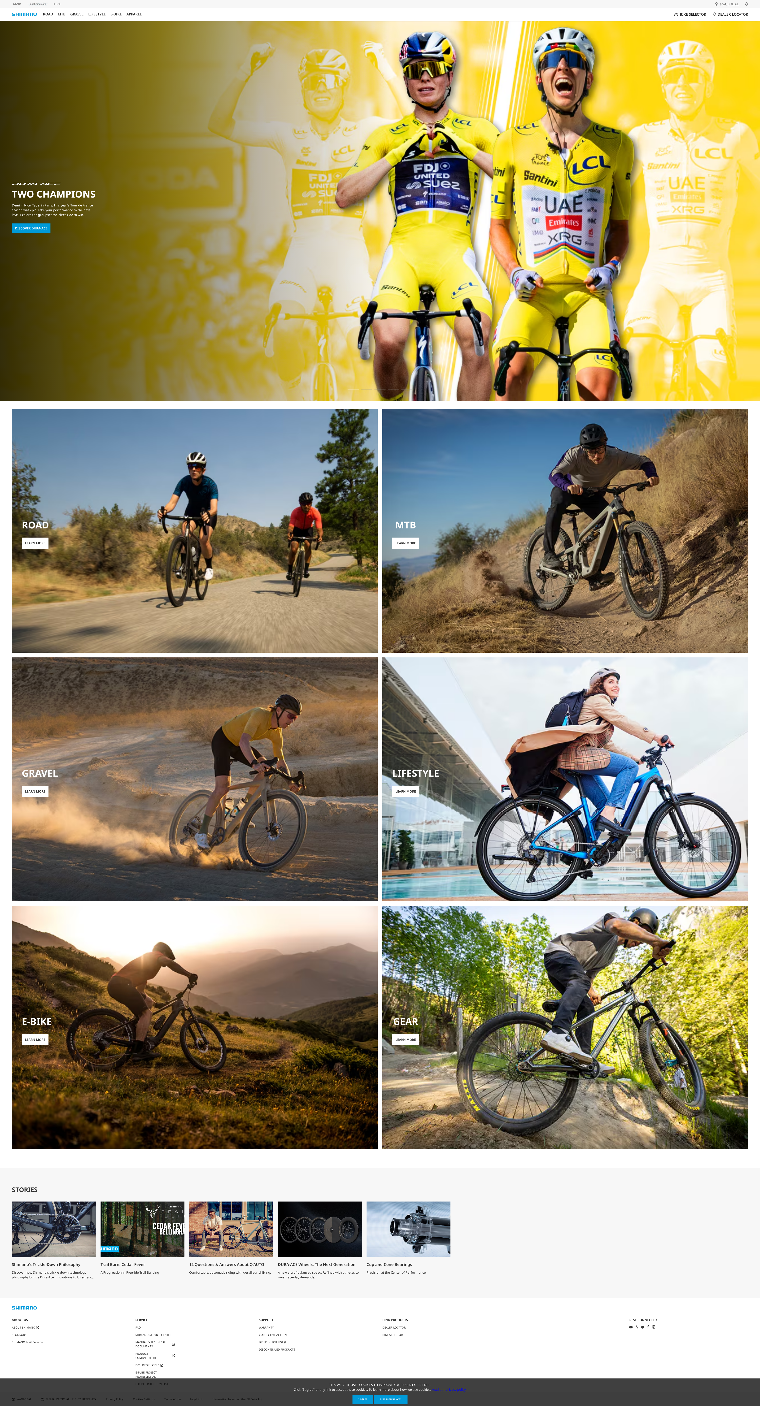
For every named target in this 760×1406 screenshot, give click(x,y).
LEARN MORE (25, 234)
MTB (62, 14)
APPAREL (134, 14)
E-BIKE (116, 14)
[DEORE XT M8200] (380, 390)
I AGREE (362, 1399)
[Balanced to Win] (366, 390)
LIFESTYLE (97, 14)
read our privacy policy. (449, 1389)
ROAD (48, 14)
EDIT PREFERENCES (391, 1399)
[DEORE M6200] (393, 390)
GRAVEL (77, 14)
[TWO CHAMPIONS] (353, 390)
